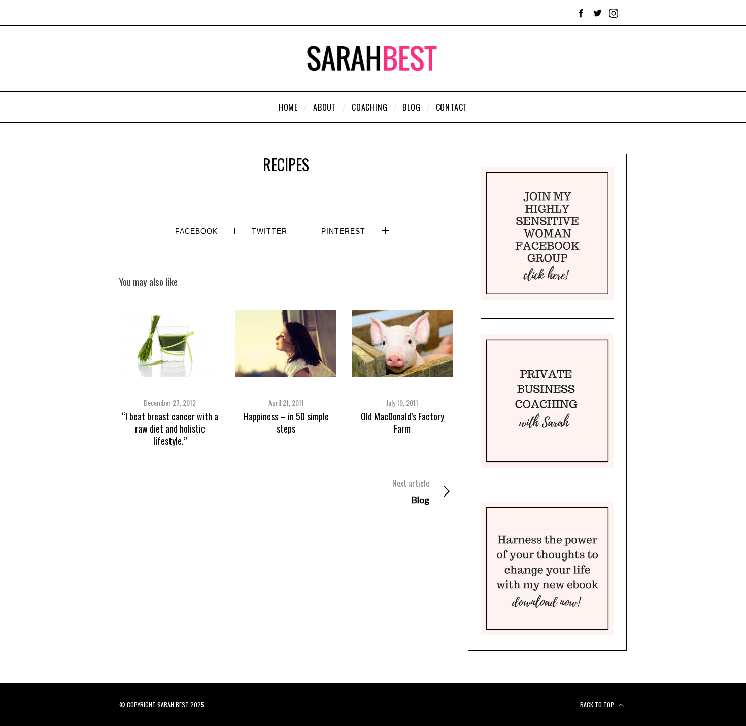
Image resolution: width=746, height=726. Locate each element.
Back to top (598, 704)
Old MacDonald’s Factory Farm (402, 422)
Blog (410, 491)
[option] (169, 378)
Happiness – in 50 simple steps (286, 422)
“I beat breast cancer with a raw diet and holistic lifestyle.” (170, 429)
